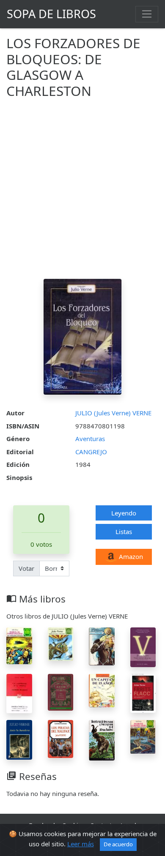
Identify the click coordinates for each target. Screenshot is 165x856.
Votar (26, 568)
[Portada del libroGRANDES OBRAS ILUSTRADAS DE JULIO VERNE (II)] (61, 643)
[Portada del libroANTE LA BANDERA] (19, 739)
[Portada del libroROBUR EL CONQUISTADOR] (19, 645)
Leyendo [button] (123, 513)
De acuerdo (118, 844)
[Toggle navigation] (146, 14)
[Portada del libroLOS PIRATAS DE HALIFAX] (61, 738)
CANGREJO (91, 451)
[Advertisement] (82, 192)
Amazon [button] (130, 556)
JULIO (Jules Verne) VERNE (113, 413)
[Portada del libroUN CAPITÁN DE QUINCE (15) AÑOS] (102, 690)
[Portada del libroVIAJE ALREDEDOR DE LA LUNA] (61, 691)
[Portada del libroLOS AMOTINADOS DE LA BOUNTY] (19, 693)
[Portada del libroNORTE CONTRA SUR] (143, 736)
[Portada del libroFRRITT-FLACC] (143, 692)
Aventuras (90, 438)
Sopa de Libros (51, 14)
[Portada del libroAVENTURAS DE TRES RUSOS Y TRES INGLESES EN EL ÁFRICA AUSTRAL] (102, 739)
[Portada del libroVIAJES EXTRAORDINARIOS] (143, 646)
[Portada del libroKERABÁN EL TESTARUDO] (102, 645)
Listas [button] (124, 531)
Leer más (80, 844)
